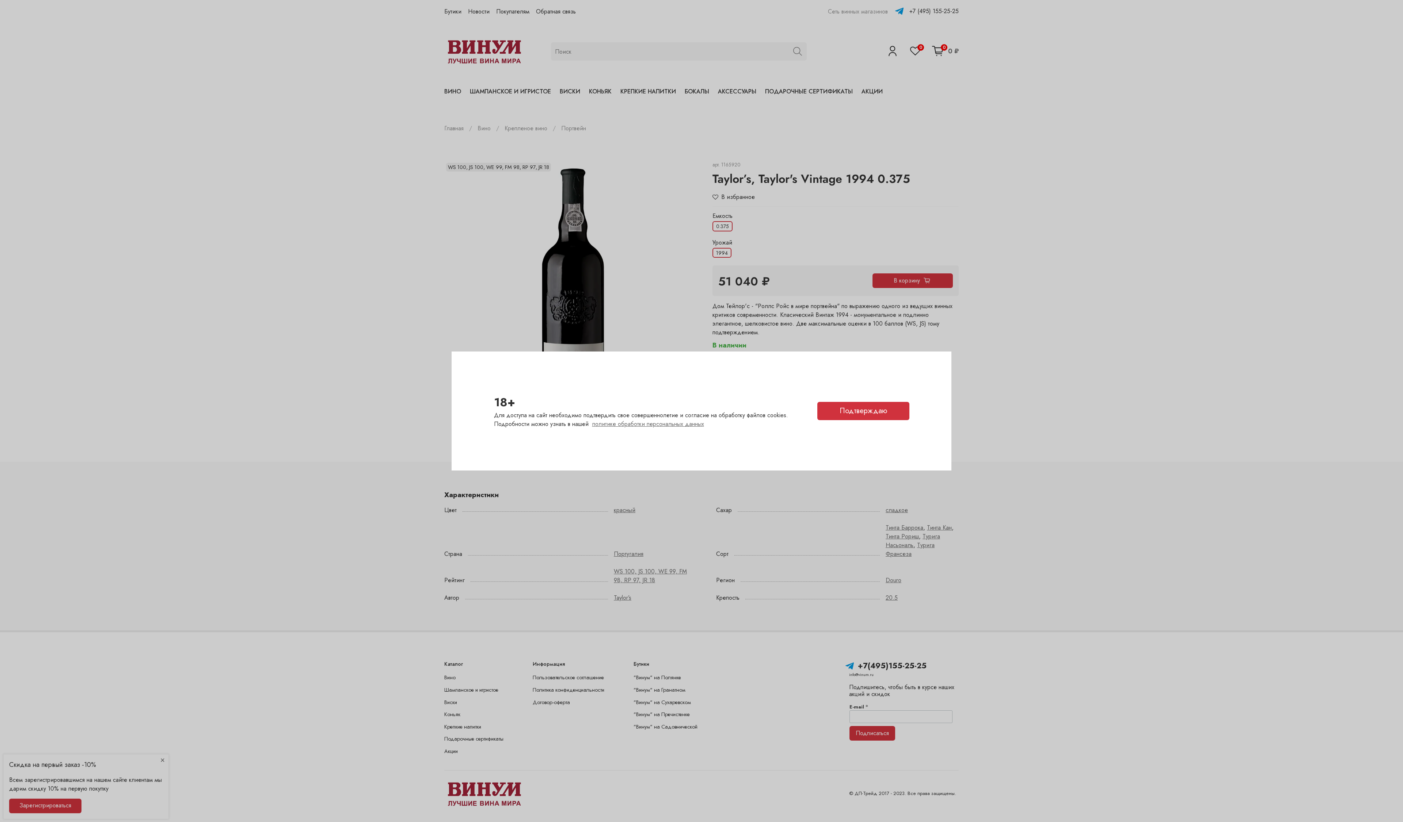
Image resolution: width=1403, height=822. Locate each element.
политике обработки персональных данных (648, 424)
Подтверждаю (863, 411)
